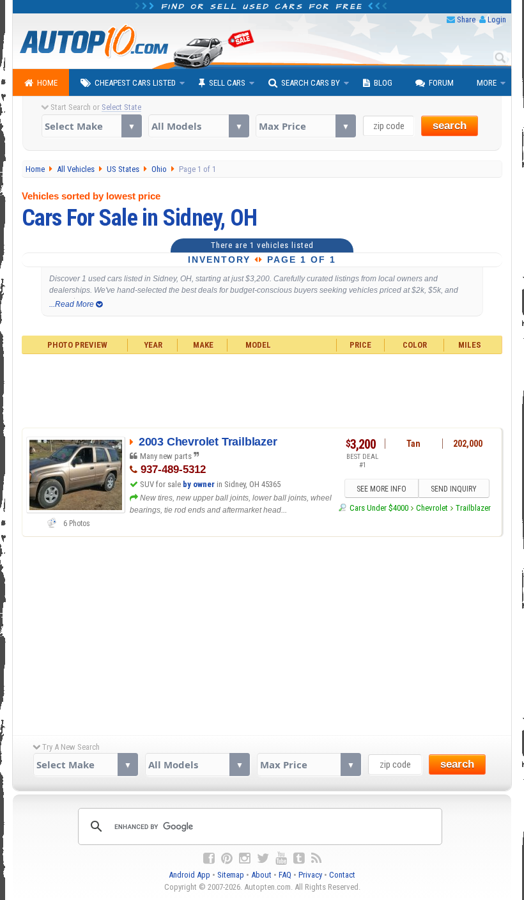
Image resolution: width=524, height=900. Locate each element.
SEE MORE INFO (381, 489)
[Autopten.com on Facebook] (209, 858)
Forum (441, 83)
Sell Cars (227, 83)
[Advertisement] (262, 389)
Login (497, 19)
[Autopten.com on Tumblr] (299, 858)
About (261, 875)
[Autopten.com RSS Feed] (316, 858)
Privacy (310, 875)
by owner (199, 484)
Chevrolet (432, 508)
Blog (383, 83)
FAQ (285, 875)
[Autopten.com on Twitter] (263, 858)
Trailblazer (473, 508)
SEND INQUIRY (454, 489)
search (449, 126)
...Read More (72, 304)
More (487, 83)
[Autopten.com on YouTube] (281, 858)
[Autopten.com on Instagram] (244, 858)
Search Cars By (310, 83)
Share (466, 19)
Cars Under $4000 (379, 508)
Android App (189, 875)
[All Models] (198, 125)
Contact (342, 875)
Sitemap (230, 875)
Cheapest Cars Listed (135, 83)
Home (47, 83)
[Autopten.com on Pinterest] (227, 858)
